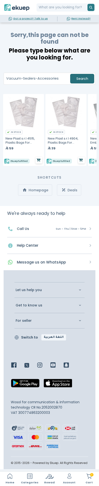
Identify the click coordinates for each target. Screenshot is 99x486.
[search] (90, 7)
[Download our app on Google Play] (25, 384)
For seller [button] (24, 321)
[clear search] (85, 7)
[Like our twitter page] (30, 365)
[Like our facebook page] (17, 365)
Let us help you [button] (29, 290)
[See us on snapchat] (69, 365)
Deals (72, 190)
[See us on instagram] (43, 365)
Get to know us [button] (29, 305)
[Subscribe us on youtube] (56, 365)
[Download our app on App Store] (57, 384)
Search (82, 78)
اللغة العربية (54, 337)
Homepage (38, 190)
